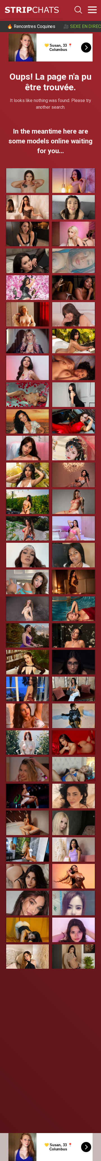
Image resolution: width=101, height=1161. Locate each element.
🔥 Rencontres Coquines (31, 26)
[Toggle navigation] (92, 9)
